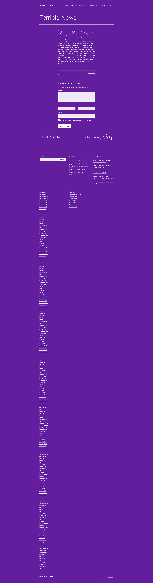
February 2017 (43, 247)
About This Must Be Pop (70, 5)
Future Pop (82, 5)
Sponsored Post (73, 198)
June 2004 (42, 558)
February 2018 (43, 225)
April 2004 (42, 562)
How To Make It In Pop (93, 5)
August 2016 (42, 260)
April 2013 (41, 341)
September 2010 (43, 405)
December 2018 (43, 207)
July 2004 (41, 556)
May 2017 (41, 243)
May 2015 (41, 290)
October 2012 (42, 354)
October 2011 (42, 378)
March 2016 (42, 270)
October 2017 (42, 233)
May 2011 (41, 388)
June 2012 (42, 362)
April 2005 (42, 538)
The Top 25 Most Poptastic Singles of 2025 (78, 160)
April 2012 (41, 366)
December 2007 (43, 472)
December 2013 (43, 325)
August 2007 (42, 480)
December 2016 (43, 251)
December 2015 (43, 276)
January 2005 (42, 544)
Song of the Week (73, 196)
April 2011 (41, 390)
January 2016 (42, 274)
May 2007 (41, 486)
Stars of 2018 (72, 202)
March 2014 (42, 319)
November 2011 (43, 376)
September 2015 (43, 282)
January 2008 (42, 470)
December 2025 (43, 192)
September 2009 (43, 429)
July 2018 (41, 215)
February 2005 (43, 542)
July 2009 (41, 433)
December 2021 (43, 200)
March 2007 (42, 491)
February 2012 (43, 370)
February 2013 (43, 345)
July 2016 (41, 262)
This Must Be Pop (46, 5)
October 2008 (43, 452)
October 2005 (43, 525)
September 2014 (43, 307)
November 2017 (43, 231)
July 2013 (41, 335)
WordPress (110, 577)
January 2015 (42, 298)
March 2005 (42, 540)
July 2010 (41, 409)
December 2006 (43, 497)
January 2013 (42, 347)
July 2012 (41, 360)
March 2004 (42, 564)
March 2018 (42, 223)
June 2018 (42, 217)
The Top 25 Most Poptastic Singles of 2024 (78, 163)
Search (41, 156)
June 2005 (42, 533)
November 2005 (43, 523)
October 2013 (42, 329)
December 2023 (43, 196)
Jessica (61, 74)
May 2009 (42, 437)
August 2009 (42, 431)
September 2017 (43, 235)
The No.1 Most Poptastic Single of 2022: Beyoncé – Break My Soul (79, 170)
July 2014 (41, 311)
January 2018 (42, 227)
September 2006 (43, 503)
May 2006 (42, 511)
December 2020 (43, 202)
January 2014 (42, 323)
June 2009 (42, 435)
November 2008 (43, 450)
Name (60, 105)
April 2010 (41, 415)
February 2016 (43, 272)
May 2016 (41, 266)
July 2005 (41, 531)
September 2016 (43, 258)
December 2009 (43, 423)
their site (87, 49)
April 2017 (41, 245)
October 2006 (43, 501)
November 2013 (43, 327)
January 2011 (42, 397)
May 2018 (41, 219)
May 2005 (42, 535)
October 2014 (42, 305)
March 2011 (42, 392)
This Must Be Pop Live (107, 5)
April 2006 (42, 513)
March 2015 (42, 294)
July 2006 (41, 507)
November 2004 (43, 548)
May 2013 (41, 339)
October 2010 (42, 403)
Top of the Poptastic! (74, 204)
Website (60, 112)
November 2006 (43, 499)
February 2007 (43, 493)
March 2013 (42, 343)
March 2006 (42, 515)
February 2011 (42, 394)
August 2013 (42, 333)
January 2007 (42, 495)
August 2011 (42, 382)
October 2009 (43, 427)
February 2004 (43, 566)
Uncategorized (91, 73)
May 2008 (42, 462)
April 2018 (41, 221)
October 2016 (42, 256)
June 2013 (42, 337)
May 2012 (41, 364)
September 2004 (43, 552)
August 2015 (42, 284)
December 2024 (43, 194)
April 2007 (42, 488)
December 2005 (43, 521)
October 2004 (43, 550)
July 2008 (41, 458)
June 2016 (42, 264)
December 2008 (43, 448)
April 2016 (41, 268)
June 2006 (42, 509)
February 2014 (43, 321)
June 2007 (42, 484)
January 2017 (42, 249)
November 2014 (43, 303)
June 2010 (42, 411)
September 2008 (43, 454)
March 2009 (42, 441)
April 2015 (41, 292)
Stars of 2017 (72, 200)
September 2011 (43, 380)
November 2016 (43, 254)
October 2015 (42, 280)
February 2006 (43, 517)
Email (79, 105)
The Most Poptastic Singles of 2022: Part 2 (78, 173)
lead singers (65, 47)
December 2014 (43, 301)
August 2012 (42, 358)
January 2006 (42, 519)
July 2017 (41, 239)
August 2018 (42, 213)
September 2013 (43, 331)
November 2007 (43, 474)
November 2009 (43, 425)
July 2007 (41, 482)
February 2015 (43, 296)
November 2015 (43, 278)
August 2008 (42, 456)
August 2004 (42, 554)
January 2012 (42, 372)
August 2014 (42, 309)
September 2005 (43, 527)
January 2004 (42, 568)
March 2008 (42, 466)
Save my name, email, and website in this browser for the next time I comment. (75, 121)
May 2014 (41, 315)
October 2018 (42, 209)
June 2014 (42, 313)
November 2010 (43, 401)
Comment (61, 90)
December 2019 (43, 204)
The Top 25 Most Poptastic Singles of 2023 (78, 167)
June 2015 (42, 288)
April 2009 (42, 439)
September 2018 (43, 211)
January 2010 (42, 421)
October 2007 (42, 476)
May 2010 (41, 413)
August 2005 (42, 529)
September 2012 (43, 356)
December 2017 (43, 229)
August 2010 (42, 407)
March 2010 (42, 417)
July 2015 (41, 286)
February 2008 (43, 468)
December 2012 (43, 350)
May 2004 (42, 560)
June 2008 (42, 460)
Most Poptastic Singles (75, 194)
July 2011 (41, 384)
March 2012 (42, 368)
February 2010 (43, 419)
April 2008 (42, 464)
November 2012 (43, 352)
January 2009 (42, 446)
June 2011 (41, 386)
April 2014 (42, 317)
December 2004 (43, 546)
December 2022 (43, 198)
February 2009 (43, 444)
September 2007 (43, 478)
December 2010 (43, 399)
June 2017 (42, 241)
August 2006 (42, 505)
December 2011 (43, 374)
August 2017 (42, 237)
